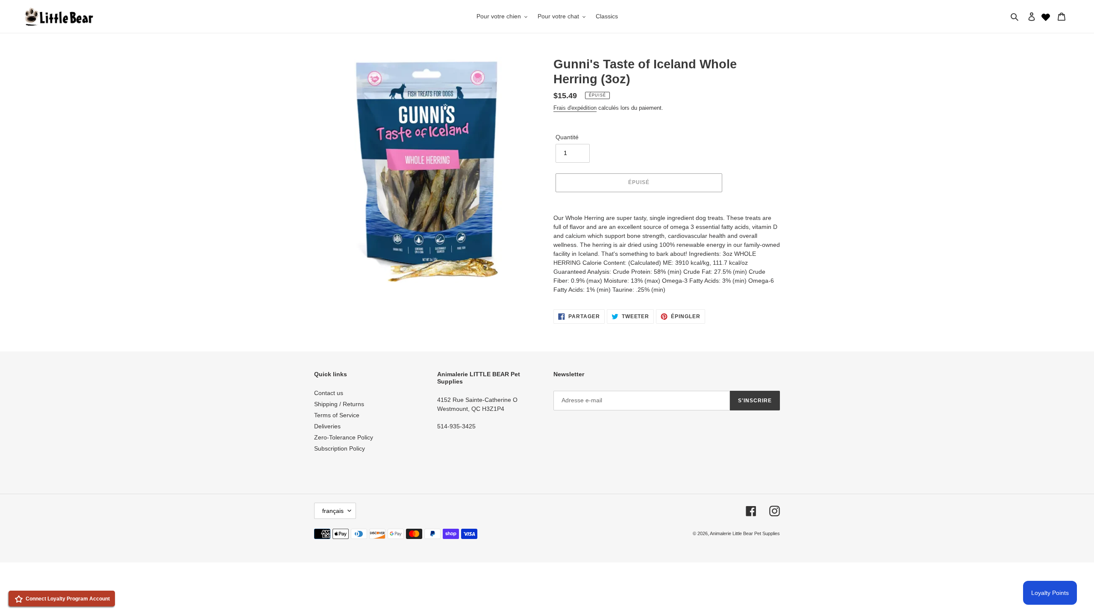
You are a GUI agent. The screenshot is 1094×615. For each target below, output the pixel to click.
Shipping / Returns (339, 404)
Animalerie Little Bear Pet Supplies (745, 533)
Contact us (328, 393)
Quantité (567, 137)
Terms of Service (336, 415)
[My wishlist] (1046, 16)
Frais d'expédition (575, 108)
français (333, 510)
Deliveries (327, 426)
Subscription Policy (339, 448)
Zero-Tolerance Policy (343, 437)
